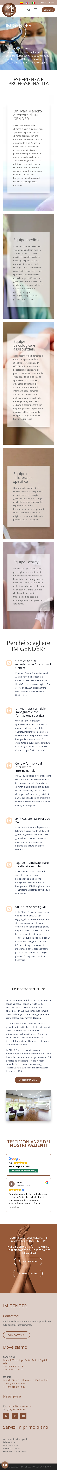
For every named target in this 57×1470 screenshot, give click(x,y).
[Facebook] (6, 1416)
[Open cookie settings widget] (4, 1465)
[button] (29, 9)
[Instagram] (15, 1416)
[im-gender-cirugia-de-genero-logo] (9, 10)
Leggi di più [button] (14, 1207)
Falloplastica (9, 1442)
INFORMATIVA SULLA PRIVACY (36, 1466)
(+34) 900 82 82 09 (14, 1366)
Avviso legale (10, 1466)
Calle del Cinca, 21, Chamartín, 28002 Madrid (25, 1380)
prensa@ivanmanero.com (20, 1406)
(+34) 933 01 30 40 (14, 1369)
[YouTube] (23, 1416)
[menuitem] (22, 2)
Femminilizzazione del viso (15, 1451)
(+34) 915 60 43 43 (15, 1386)
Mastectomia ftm (11, 1448)
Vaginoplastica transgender (16, 1439)
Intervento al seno (11, 1445)
